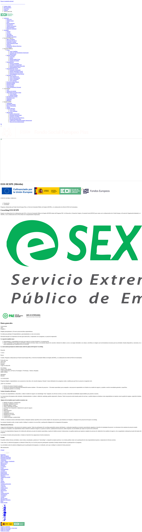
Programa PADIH (11, 83)
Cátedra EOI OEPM (11, 91)
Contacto (6, 10)
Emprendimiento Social (14, 67)
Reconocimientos (11, 23)
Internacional (10, 112)
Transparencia (10, 24)
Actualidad (6, 30)
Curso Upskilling (13, 51)
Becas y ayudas (4, 462)
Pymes (8, 50)
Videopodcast (10, 35)
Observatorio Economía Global (14, 92)
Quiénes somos (10, 20)
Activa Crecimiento (14, 79)
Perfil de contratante (5, 526)
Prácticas (3, 482)
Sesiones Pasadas (13, 95)
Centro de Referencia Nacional (14, 87)
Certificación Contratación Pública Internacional (20, 120)
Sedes (8, 22)
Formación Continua (11, 42)
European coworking (14, 116)
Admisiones (9, 103)
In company (9, 47)
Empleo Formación (11, 55)
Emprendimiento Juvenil (12, 68)
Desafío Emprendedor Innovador (17, 66)
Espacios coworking (14, 63)
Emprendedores (10, 62)
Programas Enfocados (6, 458)
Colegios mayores (5, 493)
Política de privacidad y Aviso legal (9, 528)
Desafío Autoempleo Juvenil (16, 71)
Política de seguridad (5, 529)
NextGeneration (10, 86)
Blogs (2, 501)
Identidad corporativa (11, 36)
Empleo (11, 58)
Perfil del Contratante (11, 28)
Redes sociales (4, 502)
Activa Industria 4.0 (14, 76)
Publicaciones (4, 473)
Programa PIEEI (10, 84)
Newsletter (9, 34)
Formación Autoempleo (14, 70)
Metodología (4, 464)
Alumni (8, 107)
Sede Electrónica (10, 27)
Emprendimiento (4, 469)
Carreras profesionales (6, 484)
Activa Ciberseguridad (14, 78)
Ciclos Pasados (12, 94)
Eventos (8, 32)
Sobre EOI (9, 19)
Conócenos (6, 18)
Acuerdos (3, 470)
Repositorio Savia (5, 474)
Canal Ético (6, 9)
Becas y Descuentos (11, 105)
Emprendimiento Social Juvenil (16, 74)
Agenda (2, 497)
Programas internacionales (15, 115)
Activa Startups (13, 80)
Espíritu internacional (14, 113)
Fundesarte (9, 99)
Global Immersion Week (12, 43)
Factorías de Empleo (14, 60)
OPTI (2, 478)
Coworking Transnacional (15, 64)
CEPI (8, 90)
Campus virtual (7, 6)
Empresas (3, 465)
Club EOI (3, 485)
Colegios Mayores (11, 108)
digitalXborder (12, 54)
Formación (11, 56)
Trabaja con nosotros (11, 26)
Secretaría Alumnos (11, 104)
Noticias (8, 31)
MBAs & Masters (11, 39)
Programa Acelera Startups (13, 82)
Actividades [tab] (6, 204)
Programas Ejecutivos (12, 40)
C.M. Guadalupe (13, 111)
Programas (3, 454)
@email (2, 450)
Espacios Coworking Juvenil (16, 72)
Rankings (9, 44)
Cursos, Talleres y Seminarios (7, 461)
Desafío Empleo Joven (14, 59)
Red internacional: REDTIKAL (16, 117)
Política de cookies (5, 530)
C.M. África (12, 109)
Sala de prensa (4, 498)
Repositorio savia (11, 98)
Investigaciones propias (12, 96)
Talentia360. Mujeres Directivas (14, 46)
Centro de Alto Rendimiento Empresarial (18, 52)
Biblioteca (9, 100)
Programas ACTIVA (11, 75)
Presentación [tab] (6, 203)
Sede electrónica (7, 7)
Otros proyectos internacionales (16, 121)
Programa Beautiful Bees (15, 119)
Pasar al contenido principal (7, 1)
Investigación (4, 472)
